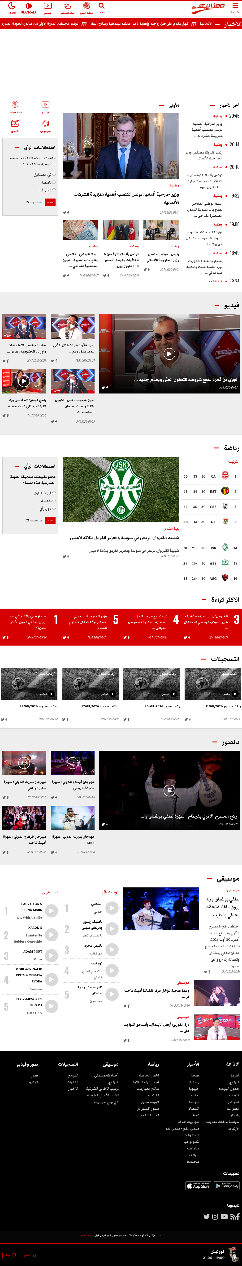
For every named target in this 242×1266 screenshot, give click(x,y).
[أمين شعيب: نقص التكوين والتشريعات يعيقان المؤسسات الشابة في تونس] (73, 381)
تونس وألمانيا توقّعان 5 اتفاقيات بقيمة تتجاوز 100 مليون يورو (205, 181)
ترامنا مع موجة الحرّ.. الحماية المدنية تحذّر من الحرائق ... (147, 622)
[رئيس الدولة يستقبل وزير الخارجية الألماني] (161, 230)
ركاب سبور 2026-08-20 (162, 706)
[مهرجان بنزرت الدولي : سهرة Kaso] (73, 818)
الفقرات (72, 1082)
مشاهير (193, 1148)
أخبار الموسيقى (106, 1075)
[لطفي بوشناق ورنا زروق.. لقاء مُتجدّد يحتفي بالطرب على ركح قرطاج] (161, 908)
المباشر (234, 1102)
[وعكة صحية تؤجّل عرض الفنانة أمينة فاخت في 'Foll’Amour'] (217, 993)
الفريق (235, 1075)
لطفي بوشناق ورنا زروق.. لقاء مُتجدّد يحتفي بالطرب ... (223, 907)
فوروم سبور (150, 1102)
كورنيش (218, 1251)
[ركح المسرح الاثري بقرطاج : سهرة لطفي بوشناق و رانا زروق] (169, 790)
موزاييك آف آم (188, 1122)
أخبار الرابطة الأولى (144, 1082)
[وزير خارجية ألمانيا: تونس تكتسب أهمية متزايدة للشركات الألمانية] (121, 146)
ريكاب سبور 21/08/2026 (223, 706)
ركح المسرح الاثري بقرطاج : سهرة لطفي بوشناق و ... (189, 816)
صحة (194, 1075)
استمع (227, 694)
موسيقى (233, 890)
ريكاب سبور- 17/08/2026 (100, 706)
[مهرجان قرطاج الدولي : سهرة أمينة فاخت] (24, 818)
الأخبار (73, 1088)
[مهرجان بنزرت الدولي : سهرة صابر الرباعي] (24, 763)
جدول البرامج (229, 1088)
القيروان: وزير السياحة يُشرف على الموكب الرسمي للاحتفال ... (206, 622)
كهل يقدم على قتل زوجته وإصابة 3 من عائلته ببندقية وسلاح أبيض (158, 23)
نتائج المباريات (147, 1088)
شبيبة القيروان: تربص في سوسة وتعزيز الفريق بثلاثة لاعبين (124, 537)
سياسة (193, 1102)
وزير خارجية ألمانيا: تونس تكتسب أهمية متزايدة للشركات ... (207, 129)
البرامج (234, 1082)
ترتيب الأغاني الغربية (103, 1095)
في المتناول (43, 174)
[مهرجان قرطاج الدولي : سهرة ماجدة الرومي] (73, 763)
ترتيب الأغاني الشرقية (102, 1088)
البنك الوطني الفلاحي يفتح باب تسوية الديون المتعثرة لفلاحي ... (205, 209)
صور (34, 1075)
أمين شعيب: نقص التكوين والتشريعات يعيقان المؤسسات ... (75, 406)
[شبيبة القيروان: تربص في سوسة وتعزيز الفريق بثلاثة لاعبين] (121, 489)
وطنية (218, 116)
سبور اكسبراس (148, 1108)
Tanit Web (87, 1235)
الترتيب (153, 1095)
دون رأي (45, 190)
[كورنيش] (234, 1261)
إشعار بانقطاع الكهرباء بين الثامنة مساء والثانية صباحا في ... (204, 267)
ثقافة (195, 1115)
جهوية (193, 1088)
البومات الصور (148, 1115)
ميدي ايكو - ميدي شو (182, 1128)
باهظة (46, 182)
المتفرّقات (191, 1135)
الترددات (233, 1095)
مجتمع (193, 1161)
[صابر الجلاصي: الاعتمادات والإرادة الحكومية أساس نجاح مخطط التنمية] (24, 326)
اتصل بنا (233, 1108)
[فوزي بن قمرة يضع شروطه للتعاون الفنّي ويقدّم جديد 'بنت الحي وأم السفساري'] (169, 353)
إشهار (235, 1115)
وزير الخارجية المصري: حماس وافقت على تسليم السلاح (88, 622)
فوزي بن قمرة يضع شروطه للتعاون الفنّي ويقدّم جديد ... (185, 379)
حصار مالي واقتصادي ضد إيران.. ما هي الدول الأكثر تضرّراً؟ (27, 622)
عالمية (194, 1095)
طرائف (194, 1155)
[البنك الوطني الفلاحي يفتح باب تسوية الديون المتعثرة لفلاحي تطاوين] (80, 230)
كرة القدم (215, 281)
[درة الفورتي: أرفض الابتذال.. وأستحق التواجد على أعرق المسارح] (217, 1027)
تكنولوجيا (191, 1141)
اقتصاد (193, 1108)
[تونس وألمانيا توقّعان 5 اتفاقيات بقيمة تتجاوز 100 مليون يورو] (121, 230)
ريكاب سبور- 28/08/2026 (38, 706)
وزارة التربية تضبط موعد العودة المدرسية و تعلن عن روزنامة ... (204, 238)
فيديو (33, 1082)
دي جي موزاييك (106, 1102)
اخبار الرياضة (149, 1075)
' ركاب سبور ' (229, 673)
